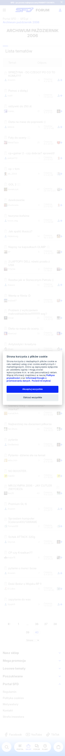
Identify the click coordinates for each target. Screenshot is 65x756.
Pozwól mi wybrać (41, 380)
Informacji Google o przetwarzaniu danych (27, 379)
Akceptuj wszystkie (32, 389)
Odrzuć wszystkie (32, 397)
